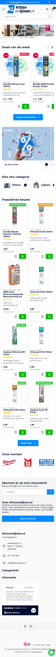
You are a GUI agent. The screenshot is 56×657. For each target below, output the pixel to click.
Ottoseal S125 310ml (14, 410)
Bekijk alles (26, 443)
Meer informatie (28, 518)
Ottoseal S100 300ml (41, 292)
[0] (52, 9)
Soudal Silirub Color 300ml (14, 85)
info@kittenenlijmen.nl (16, 563)
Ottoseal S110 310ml (41, 352)
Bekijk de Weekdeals (26, 117)
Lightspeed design (21, 652)
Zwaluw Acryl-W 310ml (39, 411)
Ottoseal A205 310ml (41, 232)
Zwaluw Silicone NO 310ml (14, 353)
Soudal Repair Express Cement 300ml (12, 234)
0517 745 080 (13, 555)
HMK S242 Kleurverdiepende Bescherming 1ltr (13, 294)
